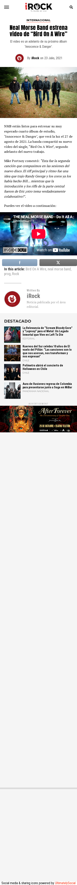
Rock (15, 274)
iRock (35, 58)
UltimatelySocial (65, 883)
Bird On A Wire (36, 269)
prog (7, 274)
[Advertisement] (38, 607)
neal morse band (59, 269)
